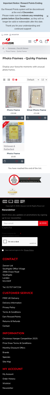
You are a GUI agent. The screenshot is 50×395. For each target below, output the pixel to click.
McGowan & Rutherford (9, 148)
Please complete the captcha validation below (10, 234)
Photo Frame (13, 110)
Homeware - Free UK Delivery (18, 48)
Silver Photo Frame (36, 110)
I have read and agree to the (19, 250)
